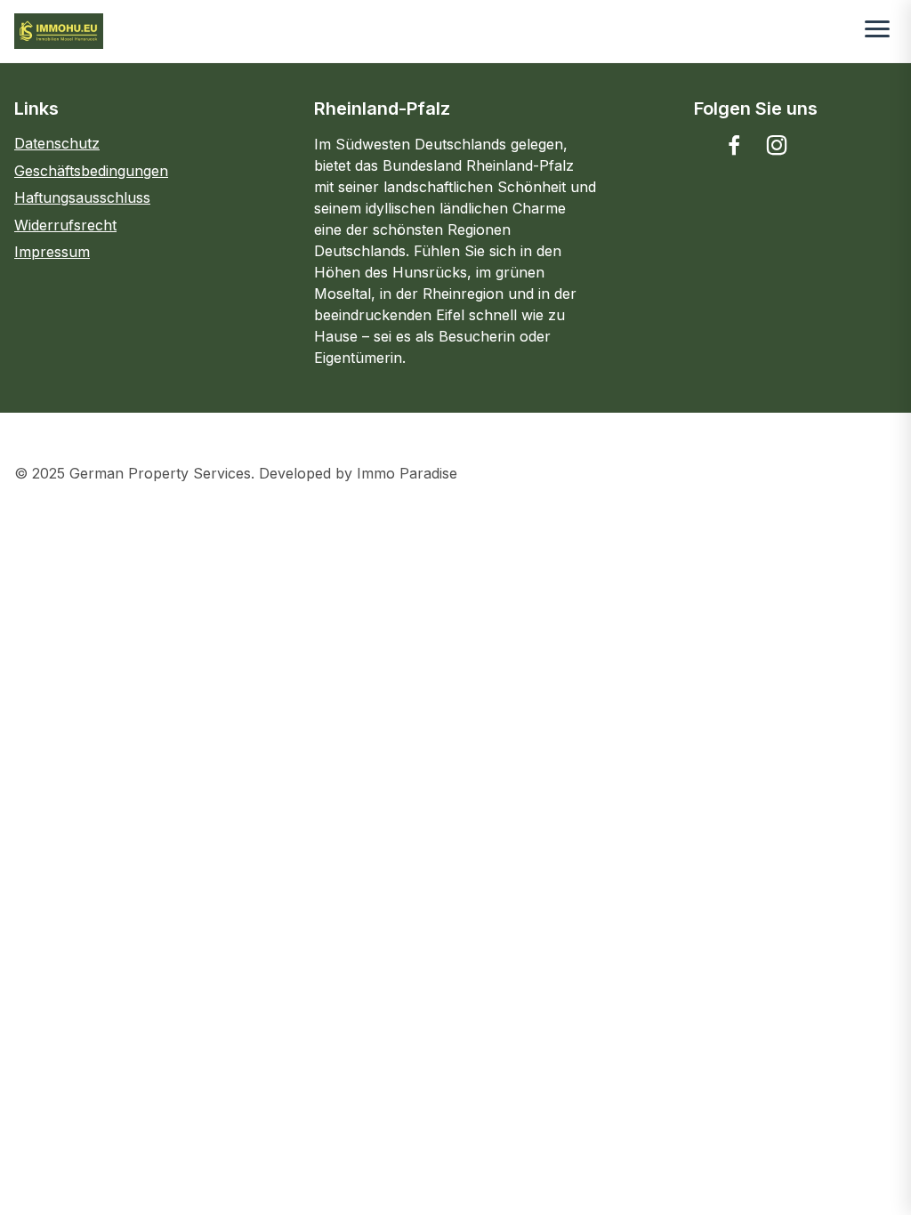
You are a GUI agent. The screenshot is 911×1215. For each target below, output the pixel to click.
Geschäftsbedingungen (91, 171)
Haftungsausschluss (82, 197)
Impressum (52, 252)
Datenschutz (57, 143)
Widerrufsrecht (65, 225)
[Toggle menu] (877, 31)
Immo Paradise (407, 473)
